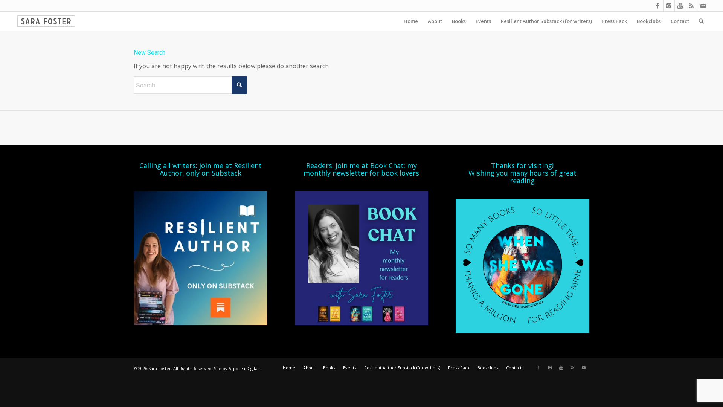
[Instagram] (669, 5)
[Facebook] (657, 5)
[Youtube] (680, 5)
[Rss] (691, 5)
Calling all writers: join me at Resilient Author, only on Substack (200, 169)
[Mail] (703, 5)
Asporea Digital (244, 368)
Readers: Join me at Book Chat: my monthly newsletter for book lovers (361, 169)
